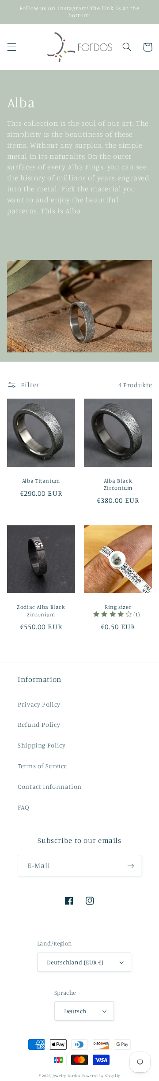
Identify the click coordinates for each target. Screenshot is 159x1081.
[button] (11, 47)
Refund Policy (39, 724)
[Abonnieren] (131, 865)
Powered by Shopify (101, 1075)
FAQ (24, 807)
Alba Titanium (41, 480)
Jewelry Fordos (67, 1075)
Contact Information (50, 786)
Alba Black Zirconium (118, 484)
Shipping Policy (41, 745)
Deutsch (75, 1011)
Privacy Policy (39, 704)
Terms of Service (42, 766)
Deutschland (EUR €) (75, 962)
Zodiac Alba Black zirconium (41, 610)
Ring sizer (118, 607)
